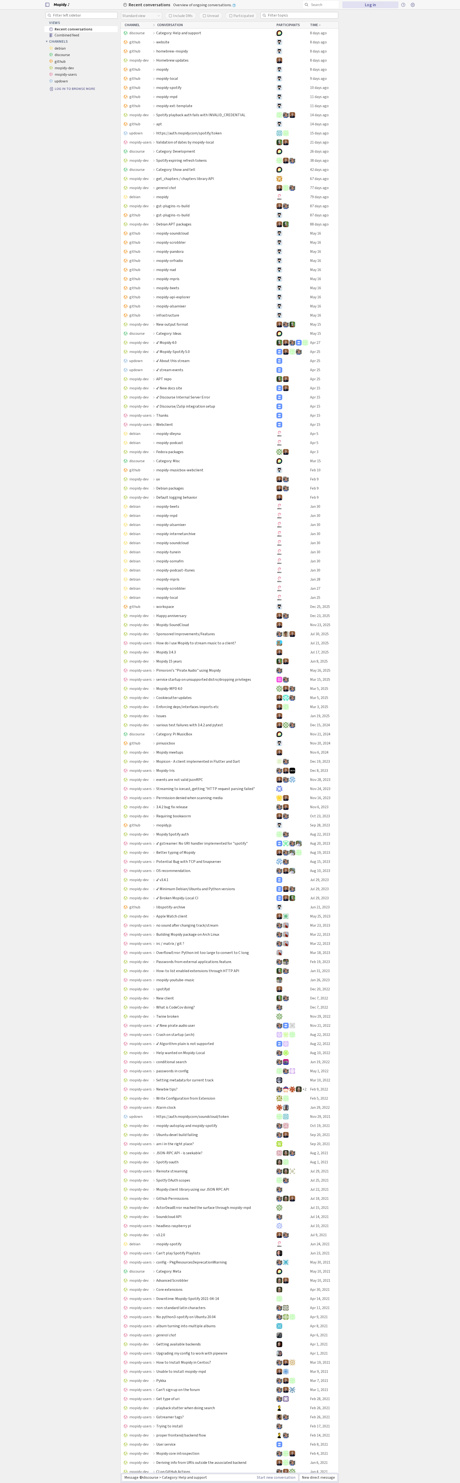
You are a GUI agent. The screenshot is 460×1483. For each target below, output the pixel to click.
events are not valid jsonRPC (179, 779)
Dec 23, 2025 (320, 615)
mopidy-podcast (169, 442)
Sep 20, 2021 (320, 1134)
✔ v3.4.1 (162, 879)
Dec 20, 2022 (320, 989)
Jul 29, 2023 (319, 879)
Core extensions (169, 1289)
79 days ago (319, 196)
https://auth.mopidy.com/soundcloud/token (192, 1116)
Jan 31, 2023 (320, 970)
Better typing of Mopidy (175, 852)
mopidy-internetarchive (176, 533)
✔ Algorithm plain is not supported (185, 1043)
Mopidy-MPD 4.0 (169, 688)
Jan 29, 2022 (320, 1107)
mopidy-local (167, 78)
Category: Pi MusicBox (174, 734)
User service (166, 1444)
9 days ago (318, 78)
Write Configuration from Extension (185, 1098)
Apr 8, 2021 (319, 1325)
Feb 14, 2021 (320, 1435)
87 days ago (319, 205)
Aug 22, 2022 (320, 1034)
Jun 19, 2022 (320, 1061)
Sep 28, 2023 (320, 825)
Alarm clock (166, 1107)
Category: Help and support (178, 32)
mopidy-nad (166, 269)
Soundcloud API (169, 1216)
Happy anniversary (171, 615)
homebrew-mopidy (172, 51)
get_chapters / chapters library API (185, 178)
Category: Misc (168, 460)
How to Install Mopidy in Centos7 (183, 1362)
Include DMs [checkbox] (183, 15)
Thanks (162, 415)
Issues (161, 715)
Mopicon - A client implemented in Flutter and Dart (198, 761)
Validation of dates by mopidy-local (185, 142)
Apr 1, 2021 (319, 1344)
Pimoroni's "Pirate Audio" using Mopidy (188, 670)
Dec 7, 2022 (319, 998)
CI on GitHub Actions (173, 1471)
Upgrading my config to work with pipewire (191, 1353)
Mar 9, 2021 (319, 1371)
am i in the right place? (175, 1143)
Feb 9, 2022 (319, 1089)
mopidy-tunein (168, 551)
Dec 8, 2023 (319, 770)
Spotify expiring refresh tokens (181, 160)
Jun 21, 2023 (320, 907)
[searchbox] (321, 5)
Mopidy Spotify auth (172, 834)
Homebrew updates (172, 60)
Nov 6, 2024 (319, 752)
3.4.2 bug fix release (172, 806)
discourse (137, 32)
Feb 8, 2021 (319, 1444)
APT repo (164, 378)
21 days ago (319, 142)
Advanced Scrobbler (172, 1280)
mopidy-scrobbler (171, 242)
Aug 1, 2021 (319, 1162)
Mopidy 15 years (169, 661)
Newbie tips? (167, 1089)
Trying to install (169, 1426)
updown (136, 133)
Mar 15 (315, 460)
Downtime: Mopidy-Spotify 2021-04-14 (187, 1298)
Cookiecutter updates (174, 697)
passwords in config (172, 1070)
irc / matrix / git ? (170, 943)
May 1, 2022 (319, 1070)
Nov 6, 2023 (319, 806)
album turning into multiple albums (186, 1325)
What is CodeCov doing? (175, 1007)
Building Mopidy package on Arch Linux (187, 934)
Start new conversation (276, 1477)
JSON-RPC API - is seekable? (179, 1152)
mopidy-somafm (170, 561)
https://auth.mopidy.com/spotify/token (189, 133)
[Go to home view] (61, 5)
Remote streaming (172, 1171)
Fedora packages (170, 451)
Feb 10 (315, 470)
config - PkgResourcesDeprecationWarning (191, 1262)
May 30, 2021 (320, 1262)
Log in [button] (370, 5)
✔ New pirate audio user (175, 1025)
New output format (172, 324)
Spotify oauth (167, 1162)
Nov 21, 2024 (320, 734)
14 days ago (319, 114)
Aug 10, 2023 (320, 870)
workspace (165, 606)
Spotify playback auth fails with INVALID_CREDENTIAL (200, 114)
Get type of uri (167, 1398)
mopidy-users (140, 142)
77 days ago (319, 187)
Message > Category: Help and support (165, 1477)
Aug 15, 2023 (320, 861)
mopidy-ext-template (174, 105)
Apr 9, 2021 (319, 1316)
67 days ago (319, 178)
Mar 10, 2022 (320, 1080)
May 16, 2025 (320, 670)
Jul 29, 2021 (319, 1171)
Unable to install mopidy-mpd (181, 1371)
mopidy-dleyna (168, 433)
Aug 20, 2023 (320, 843)
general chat (166, 187)
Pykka (161, 1380)
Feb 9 (314, 479)
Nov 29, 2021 (320, 1116)
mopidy (162, 69)
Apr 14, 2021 (320, 1298)
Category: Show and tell (175, 169)
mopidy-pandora (170, 251)
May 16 (315, 233)
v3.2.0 (160, 1234)
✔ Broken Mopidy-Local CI (177, 897)
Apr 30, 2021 (320, 1289)
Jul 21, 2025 (319, 643)
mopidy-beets (167, 287)
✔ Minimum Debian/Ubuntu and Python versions (195, 888)
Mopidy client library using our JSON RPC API (192, 1189)
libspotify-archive (170, 907)
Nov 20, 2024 (320, 743)
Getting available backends (178, 1344)
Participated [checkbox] (243, 15)
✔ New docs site (169, 388)
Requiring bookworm (173, 816)
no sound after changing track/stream (187, 925)
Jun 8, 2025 (319, 661)
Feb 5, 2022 (319, 1098)
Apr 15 (315, 388)
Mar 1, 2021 (319, 1389)
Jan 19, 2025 (320, 715)
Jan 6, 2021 (319, 1462)
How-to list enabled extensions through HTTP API (197, 970)
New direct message (318, 1477)
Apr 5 (314, 433)
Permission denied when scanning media (189, 797)
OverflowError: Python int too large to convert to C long (202, 952)
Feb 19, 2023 (320, 961)
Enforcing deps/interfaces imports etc (187, 706)
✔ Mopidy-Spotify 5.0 (173, 351)
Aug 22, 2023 (320, 834)
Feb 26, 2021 (320, 1407)
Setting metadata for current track (184, 1080)
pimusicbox (165, 743)
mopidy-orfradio (169, 260)
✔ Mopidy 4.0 (166, 342)
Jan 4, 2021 (319, 1471)
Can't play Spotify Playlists (178, 1253)
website (162, 42)
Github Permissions (172, 1198)
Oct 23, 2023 (320, 816)
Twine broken (167, 1016)
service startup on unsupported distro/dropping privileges (203, 679)
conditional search (171, 1061)
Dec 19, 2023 (320, 761)
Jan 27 (315, 588)
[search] (321, 4)
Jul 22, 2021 (319, 1189)
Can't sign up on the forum (178, 1389)
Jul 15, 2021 (319, 1207)
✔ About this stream (173, 360)
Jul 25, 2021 (319, 1180)
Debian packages (170, 488)
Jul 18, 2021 (319, 1198)
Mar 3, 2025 (319, 706)
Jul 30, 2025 (319, 633)
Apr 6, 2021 (319, 1335)
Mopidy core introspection (177, 1453)
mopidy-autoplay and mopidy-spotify (186, 1125)
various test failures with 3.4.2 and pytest (189, 724)
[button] (47, 5)
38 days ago (319, 160)
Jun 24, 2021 (320, 1243)
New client (165, 998)
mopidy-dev (139, 60)
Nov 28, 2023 (320, 779)
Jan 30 (315, 506)
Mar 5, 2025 (319, 688)
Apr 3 (314, 451)
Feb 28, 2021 (320, 1398)
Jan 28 (315, 579)
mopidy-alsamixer (171, 306)
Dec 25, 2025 (320, 606)
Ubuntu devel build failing (177, 1134)
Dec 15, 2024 (320, 724)
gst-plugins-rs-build (173, 205)
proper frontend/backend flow (181, 1435)
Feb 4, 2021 (319, 1453)
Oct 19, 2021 (320, 1125)
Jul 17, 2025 (319, 652)
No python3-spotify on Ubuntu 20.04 (186, 1316)
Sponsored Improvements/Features (185, 633)
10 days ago (319, 87)
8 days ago (318, 32)
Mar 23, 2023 (320, 925)
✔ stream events (169, 369)
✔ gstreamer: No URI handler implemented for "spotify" (202, 843)
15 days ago (319, 133)
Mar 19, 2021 (320, 1362)
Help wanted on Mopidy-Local (180, 1052)
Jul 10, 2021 (319, 1225)
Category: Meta (168, 1271)
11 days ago (319, 96)
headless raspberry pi (173, 1225)
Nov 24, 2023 (320, 788)
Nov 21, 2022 (320, 1025)
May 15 (315, 324)
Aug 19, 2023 (320, 852)
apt (159, 124)
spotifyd (163, 989)
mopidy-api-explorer (173, 297)
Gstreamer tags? (170, 1417)
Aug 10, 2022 (320, 1052)
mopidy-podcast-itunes (175, 570)
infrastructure (167, 315)
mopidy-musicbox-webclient (179, 470)
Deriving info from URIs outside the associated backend (201, 1462)
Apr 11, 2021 (320, 1307)
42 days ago (319, 169)
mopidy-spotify (168, 87)
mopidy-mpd (166, 96)
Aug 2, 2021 (319, 1152)
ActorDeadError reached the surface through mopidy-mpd (203, 1207)
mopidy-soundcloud (172, 233)
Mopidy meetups (169, 752)
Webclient (164, 424)
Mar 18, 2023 (320, 952)
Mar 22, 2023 (320, 934)
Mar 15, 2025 (320, 679)
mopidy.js (164, 825)
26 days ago (319, 151)
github (134, 42)
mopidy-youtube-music (175, 979)
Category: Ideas (168, 333)
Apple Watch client (171, 916)
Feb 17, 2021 (320, 1426)
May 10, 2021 (320, 1271)
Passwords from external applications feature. (194, 961)
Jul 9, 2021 (318, 1234)
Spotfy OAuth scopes (173, 1180)
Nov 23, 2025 (320, 624)
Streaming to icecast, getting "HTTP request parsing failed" (205, 788)
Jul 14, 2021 (319, 1216)
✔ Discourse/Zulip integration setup (185, 406)
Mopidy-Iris (165, 770)
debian (134, 196)
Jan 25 (315, 597)
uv (158, 479)
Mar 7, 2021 (319, 1380)
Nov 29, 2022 (320, 1016)
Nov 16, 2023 (320, 797)
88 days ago (319, 224)
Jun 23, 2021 (320, 1253)
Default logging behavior (176, 497)
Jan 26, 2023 (320, 979)
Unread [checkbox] (213, 15)
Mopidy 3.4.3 (166, 652)
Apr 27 (315, 342)
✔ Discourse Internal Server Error (183, 397)
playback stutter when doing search (185, 1407)
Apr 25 (315, 351)
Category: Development (175, 151)
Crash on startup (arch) (175, 1034)
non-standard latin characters (181, 1307)
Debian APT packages (173, 224)
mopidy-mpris (167, 278)
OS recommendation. (173, 870)
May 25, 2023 (320, 916)
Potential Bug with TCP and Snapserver (188, 861)
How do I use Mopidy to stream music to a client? (196, 643)
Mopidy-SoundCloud (172, 624)
